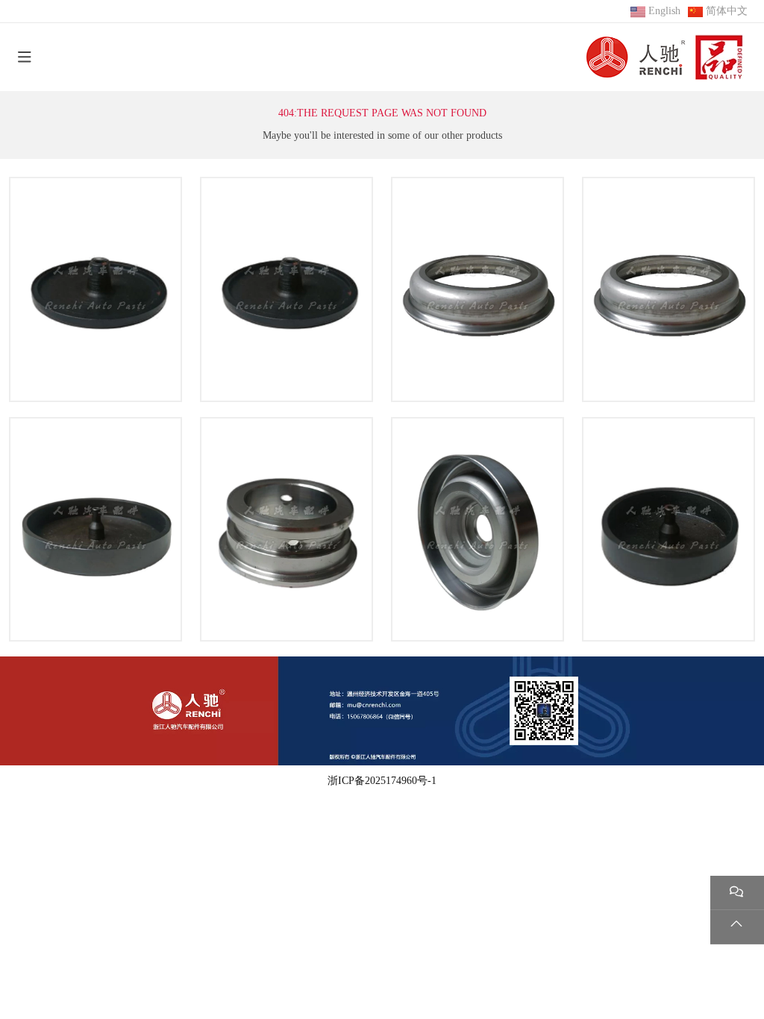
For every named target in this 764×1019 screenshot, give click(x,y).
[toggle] (24, 57)
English (664, 10)
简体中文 (727, 10)
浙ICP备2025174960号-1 (382, 780)
